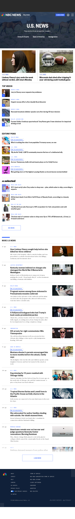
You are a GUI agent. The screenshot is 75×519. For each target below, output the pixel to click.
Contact (13, 476)
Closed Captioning (35, 482)
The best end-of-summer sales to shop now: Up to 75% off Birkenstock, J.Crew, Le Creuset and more (41, 217)
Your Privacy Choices (20, 491)
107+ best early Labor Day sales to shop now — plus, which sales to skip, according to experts (42, 188)
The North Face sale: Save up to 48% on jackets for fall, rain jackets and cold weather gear (39, 208)
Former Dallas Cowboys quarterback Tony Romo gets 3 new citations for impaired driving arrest (41, 122)
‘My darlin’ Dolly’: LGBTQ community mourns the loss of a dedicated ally (36, 152)
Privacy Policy (15, 488)
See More (11, 228)
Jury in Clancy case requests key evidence (26, 92)
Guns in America (39, 36)
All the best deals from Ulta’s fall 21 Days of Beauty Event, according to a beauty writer (40, 198)
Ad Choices (14, 485)
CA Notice (14, 494)
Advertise (33, 488)
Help (12, 479)
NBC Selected (34, 491)
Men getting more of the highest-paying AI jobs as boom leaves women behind (39, 172)
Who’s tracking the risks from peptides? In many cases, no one (33, 142)
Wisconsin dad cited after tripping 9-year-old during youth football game (55, 78)
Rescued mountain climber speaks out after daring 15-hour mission (35, 111)
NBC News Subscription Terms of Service (42, 476)
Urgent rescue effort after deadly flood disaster (28, 102)
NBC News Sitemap (35, 479)
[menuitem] (26, 15)
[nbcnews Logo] (5, 474)
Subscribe (33, 485)
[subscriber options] (68, 15)
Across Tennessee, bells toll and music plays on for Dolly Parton (34, 162)
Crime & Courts (23, 36)
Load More (37, 458)
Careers (13, 482)
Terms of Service (35, 473)
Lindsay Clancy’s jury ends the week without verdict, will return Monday (17, 78)
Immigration (53, 36)
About (12, 473)
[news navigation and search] (72, 15)
